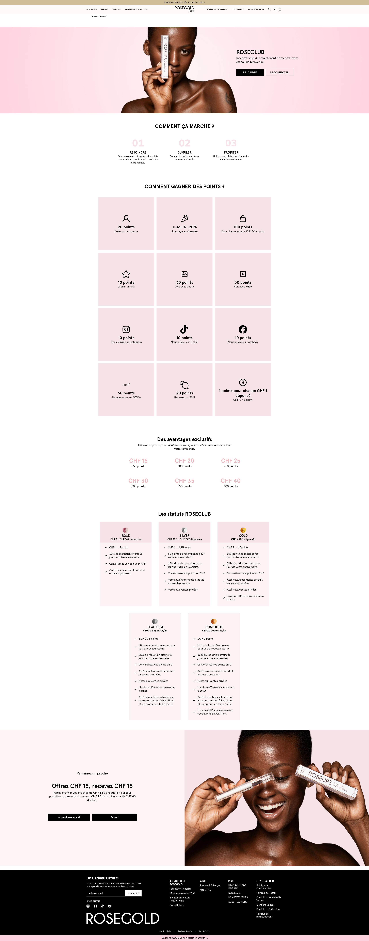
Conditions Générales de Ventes (268, 899)
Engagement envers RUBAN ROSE (180, 899)
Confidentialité (204, 931)
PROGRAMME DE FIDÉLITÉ (237, 887)
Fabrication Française (180, 888)
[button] (184, 938)
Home (94, 16)
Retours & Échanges (210, 885)
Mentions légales (165, 931)
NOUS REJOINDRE (237, 901)
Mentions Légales (265, 905)
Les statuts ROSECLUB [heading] (184, 514)
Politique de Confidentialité (263, 887)
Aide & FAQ (205, 890)
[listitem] (126, 223)
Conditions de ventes (185, 931)
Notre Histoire (177, 905)
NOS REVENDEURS (238, 897)
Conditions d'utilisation (267, 909)
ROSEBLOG (234, 893)
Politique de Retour (266, 893)
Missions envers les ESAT (182, 893)
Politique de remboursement (264, 915)
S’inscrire (133, 893)
